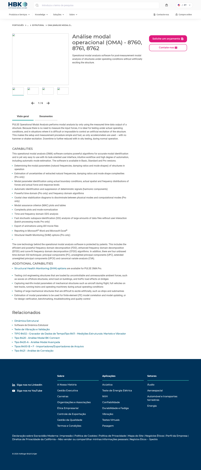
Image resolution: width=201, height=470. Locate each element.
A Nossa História (67, 384)
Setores (152, 376)
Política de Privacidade (112, 435)
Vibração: (107, 414)
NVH (105, 396)
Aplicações (109, 376)
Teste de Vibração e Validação (32, 329)
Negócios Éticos (154, 435)
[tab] (23, 117)
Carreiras (62, 396)
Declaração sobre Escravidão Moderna (35, 435)
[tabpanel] (100, 213)
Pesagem (108, 425)
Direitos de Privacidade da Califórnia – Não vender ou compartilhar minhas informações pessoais (70, 439)
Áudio (150, 384)
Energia (152, 405)
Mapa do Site (135, 435)
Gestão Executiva (67, 390)
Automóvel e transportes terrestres (162, 398)
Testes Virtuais (110, 420)
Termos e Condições (69, 425)
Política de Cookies (85, 435)
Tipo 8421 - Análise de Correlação (33, 350)
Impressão (66, 435)
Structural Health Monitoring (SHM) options (40, 268)
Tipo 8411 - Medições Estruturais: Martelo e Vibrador (95, 333)
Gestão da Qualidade (69, 420)
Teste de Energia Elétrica (117, 390)
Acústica (107, 384)
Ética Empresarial (67, 408)
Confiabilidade (111, 402)
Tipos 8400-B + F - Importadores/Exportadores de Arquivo (49, 346)
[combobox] (96, 5)
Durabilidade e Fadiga (115, 408)
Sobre (60, 376)
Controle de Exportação (71, 414)
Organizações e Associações (74, 402)
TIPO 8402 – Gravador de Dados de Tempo (39, 333)
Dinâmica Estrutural (26, 321)
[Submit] (37, 5)
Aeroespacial (155, 390)
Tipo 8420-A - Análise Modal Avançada (37, 342)
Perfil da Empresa (176, 435)
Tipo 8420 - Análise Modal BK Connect (37, 338)
